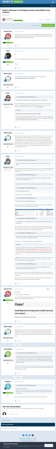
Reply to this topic (48, 25)
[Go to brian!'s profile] (8, 98)
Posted (19, 31)
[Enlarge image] (41, 106)
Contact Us (29, 438)
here (24, 59)
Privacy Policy (22, 438)
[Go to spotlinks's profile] (8, 386)
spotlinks (8, 381)
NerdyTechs (10, 18)
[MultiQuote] (16, 45)
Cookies (34, 438)
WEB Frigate (8, 73)
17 (10, 107)
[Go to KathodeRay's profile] (8, 354)
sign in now (30, 408)
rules (26, 103)
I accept (49, 445)
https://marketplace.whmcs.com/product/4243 (25, 78)
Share (41, 19)
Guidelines (25, 445)
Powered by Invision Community (28, 441)
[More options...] (52, 31)
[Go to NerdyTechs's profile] (3, 19)
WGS (7, 51)
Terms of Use (19, 445)
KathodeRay (8, 349)
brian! (8, 93)
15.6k (7, 107)
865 (8, 64)
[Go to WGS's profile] (8, 56)
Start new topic (36, 25)
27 (8, 87)
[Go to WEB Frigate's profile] (8, 78)
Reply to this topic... (14, 414)
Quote (19, 45)
